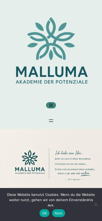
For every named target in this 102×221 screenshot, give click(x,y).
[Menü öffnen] (51, 121)
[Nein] (95, 204)
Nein (59, 213)
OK (44, 213)
